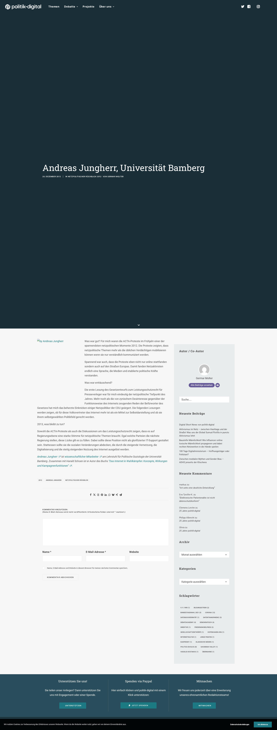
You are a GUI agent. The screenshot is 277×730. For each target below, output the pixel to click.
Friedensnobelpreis (204, 627)
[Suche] (204, 399)
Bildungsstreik (201, 608)
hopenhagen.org (216, 632)
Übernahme (208, 652)
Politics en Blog (188, 647)
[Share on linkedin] (105, 494)
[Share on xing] (117, 494)
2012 (40, 480)
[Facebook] (250, 7)
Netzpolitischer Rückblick (76, 480)
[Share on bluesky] (113, 494)
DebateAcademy (188, 622)
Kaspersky (186, 642)
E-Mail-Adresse (96, 551)
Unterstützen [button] (73, 705)
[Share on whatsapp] (109, 494)
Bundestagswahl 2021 (190, 613)
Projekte (88, 6)
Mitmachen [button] (205, 705)
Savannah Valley (209, 647)
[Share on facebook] (90, 494)
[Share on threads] (98, 494)
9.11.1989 (185, 608)
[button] (270, 7)
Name (46, 551)
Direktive (185, 627)
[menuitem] (53, 7)
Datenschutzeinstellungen (239, 725)
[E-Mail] (217, 385)
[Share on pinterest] (102, 494)
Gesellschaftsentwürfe (192, 632)
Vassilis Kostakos (189, 652)
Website (134, 551)
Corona (210, 613)
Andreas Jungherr (47, 456)
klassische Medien (205, 642)
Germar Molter (115, 176)
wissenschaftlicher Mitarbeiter (82, 456)
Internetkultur (188, 637)
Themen (53, 6)
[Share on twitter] (94, 494)
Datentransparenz (212, 617)
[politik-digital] (23, 6)
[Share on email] (120, 494)
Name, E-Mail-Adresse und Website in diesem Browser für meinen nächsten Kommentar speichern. (87, 568)
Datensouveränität (189, 617)
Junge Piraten (207, 637)
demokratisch (207, 622)
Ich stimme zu (263, 725)
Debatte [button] (69, 6)
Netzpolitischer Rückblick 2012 (84, 176)
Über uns (105, 6)
